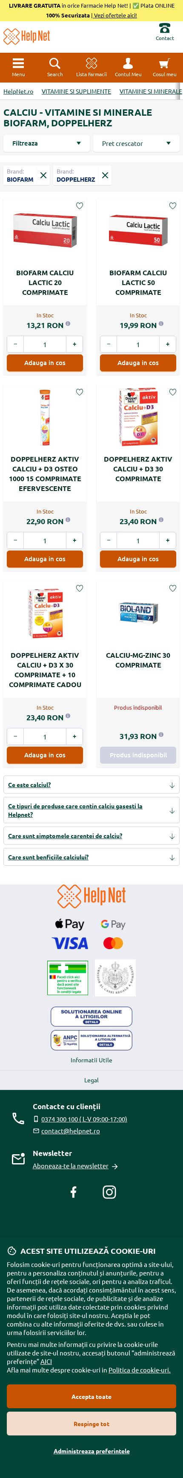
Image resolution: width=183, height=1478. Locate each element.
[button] (128, 68)
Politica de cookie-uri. (140, 1370)
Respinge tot (91, 1423)
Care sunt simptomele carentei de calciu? (65, 835)
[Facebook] (74, 1192)
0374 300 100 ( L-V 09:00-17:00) (84, 1119)
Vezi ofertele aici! (115, 15)
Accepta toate (91, 1396)
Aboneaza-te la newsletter (71, 1165)
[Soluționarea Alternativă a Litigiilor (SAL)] (91, 1040)
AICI (46, 1361)
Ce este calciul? (29, 784)
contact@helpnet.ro (70, 1131)
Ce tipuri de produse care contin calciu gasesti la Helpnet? (75, 810)
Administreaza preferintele (92, 1451)
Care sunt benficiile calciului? (48, 857)
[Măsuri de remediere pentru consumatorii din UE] (91, 1017)
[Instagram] (109, 1192)
